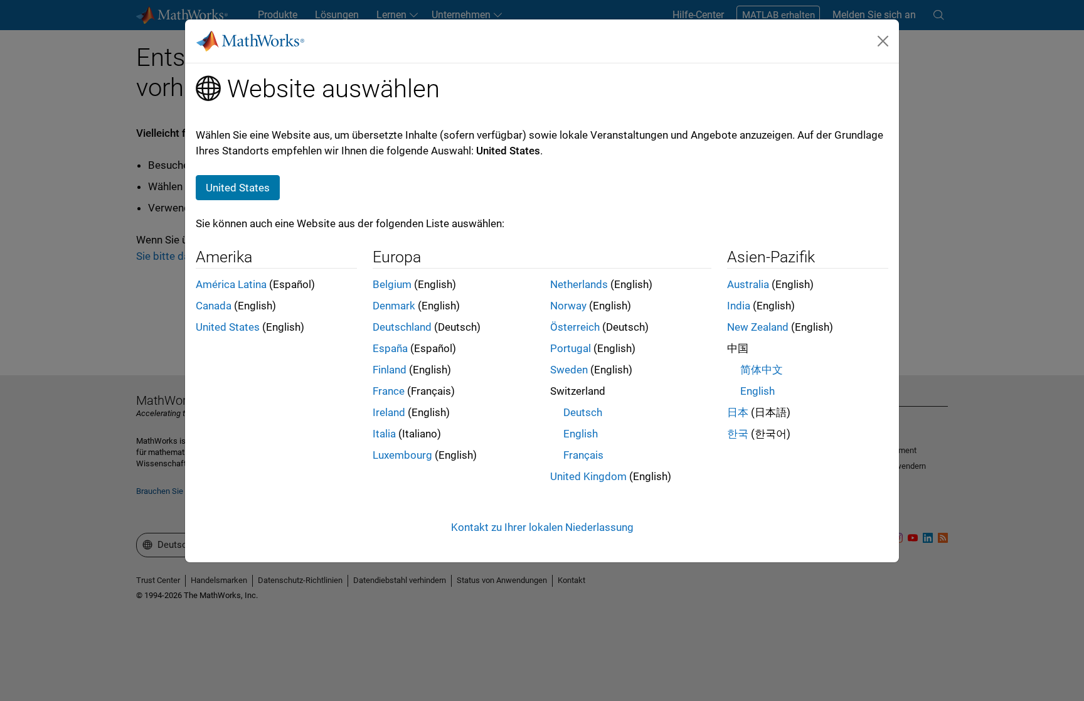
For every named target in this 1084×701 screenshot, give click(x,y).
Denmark (394, 305)
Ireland (389, 412)
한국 (737, 433)
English (580, 433)
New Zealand (758, 327)
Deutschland (402, 327)
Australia (748, 284)
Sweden (569, 369)
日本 (737, 412)
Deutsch (582, 412)
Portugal (570, 348)
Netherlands (579, 284)
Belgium (392, 284)
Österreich (575, 327)
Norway (568, 305)
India (738, 305)
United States (228, 327)
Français (583, 455)
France (389, 391)
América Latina (231, 284)
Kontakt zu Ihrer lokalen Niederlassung (542, 527)
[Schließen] (883, 40)
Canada (213, 305)
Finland (389, 369)
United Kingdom (588, 476)
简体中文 (761, 369)
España (390, 348)
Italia (384, 433)
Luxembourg (402, 455)
